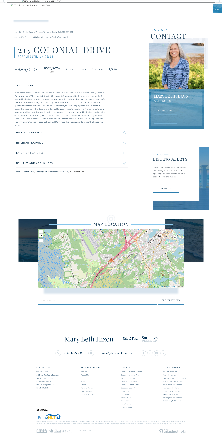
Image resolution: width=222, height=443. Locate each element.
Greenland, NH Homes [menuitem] (172, 401)
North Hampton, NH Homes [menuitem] (174, 378)
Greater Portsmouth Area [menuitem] (131, 372)
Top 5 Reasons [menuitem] (86, 391)
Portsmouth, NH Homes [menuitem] (173, 381)
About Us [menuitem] (118, 8)
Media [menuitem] (131, 8)
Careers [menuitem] (84, 378)
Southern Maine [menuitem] (127, 391)
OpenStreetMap (171, 287)
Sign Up (205, 8)
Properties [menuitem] (81, 8)
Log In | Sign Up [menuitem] (87, 394)
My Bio (165, 119)
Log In (200, 8)
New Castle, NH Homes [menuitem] (172, 385)
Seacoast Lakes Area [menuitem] (129, 388)
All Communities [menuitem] (170, 372)
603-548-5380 (164, 100)
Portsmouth (55, 172)
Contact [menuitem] (142, 8)
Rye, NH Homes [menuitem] (169, 375)
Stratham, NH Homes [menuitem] (171, 391)
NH (32, 172)
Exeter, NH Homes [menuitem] (170, 394)
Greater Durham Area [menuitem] (130, 385)
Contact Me (165, 110)
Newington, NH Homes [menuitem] (172, 398)
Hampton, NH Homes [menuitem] (171, 388)
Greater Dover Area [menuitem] (129, 381)
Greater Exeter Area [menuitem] (129, 378)
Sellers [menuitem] (106, 8)
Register (166, 188)
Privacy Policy (84, 431)
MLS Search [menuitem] (126, 401)
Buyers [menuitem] (94, 8)
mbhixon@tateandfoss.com (115, 353)
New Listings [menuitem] (126, 398)
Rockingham (42, 172)
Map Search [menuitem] (126, 404)
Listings (25, 172)
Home (17, 172)
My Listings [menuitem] (125, 394)
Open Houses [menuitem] (126, 407)
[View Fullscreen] (41, 240)
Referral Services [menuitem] (87, 388)
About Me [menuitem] (85, 375)
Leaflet (162, 287)
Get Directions (171, 300)
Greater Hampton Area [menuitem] (130, 375)
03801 (65, 172)
